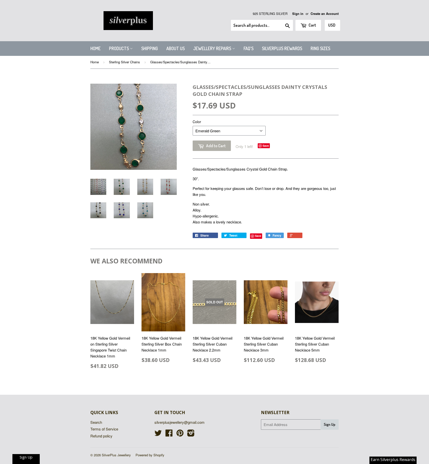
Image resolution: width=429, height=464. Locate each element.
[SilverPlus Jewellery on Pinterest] (180, 434)
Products (119, 48)
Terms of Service (104, 428)
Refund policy (101, 435)
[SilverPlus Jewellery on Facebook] (169, 434)
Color (197, 121)
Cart (312, 25)
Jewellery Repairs (212, 48)
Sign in (297, 13)
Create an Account (325, 13)
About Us (175, 48)
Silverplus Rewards (282, 48)
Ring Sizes (320, 48)
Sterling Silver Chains (124, 62)
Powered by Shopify (150, 455)
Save (266, 145)
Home (95, 48)
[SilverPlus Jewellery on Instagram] (191, 434)
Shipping (149, 48)
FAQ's (248, 48)
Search (96, 422)
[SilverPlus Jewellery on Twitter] (158, 434)
